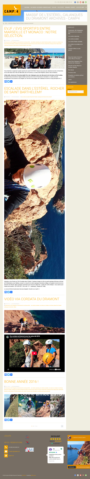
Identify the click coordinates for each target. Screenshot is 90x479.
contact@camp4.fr (14, 451)
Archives (70, 89)
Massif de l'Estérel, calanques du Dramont (15, 43)
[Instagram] (83, 2)
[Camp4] (12, 10)
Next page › (62, 426)
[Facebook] (75, 2)
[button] (64, 455)
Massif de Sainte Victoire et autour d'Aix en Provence (34, 43)
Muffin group (33, 475)
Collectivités (60, 7)
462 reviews (58, 441)
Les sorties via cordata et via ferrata (47, 305)
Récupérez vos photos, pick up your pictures (41, 391)
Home (6, 23)
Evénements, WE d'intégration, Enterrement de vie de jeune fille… (75, 32)
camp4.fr (11, 455)
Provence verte (30, 391)
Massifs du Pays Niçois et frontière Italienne (17, 45)
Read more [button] (55, 461)
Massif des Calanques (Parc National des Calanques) (52, 389)
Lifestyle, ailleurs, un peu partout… (74, 49)
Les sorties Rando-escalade (45, 42)
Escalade (54, 7)
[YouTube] (80, 2)
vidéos (15, 307)
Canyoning (26, 7)
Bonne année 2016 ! (21, 382)
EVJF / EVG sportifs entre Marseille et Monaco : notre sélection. (30, 32)
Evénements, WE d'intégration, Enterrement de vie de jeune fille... (17, 42)
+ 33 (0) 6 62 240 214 (64, 2)
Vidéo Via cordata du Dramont (31, 299)
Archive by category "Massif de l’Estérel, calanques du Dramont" (20, 23)
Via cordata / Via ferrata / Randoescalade (41, 7)
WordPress (24, 475)
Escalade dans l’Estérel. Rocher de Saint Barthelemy (34, 90)
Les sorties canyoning (35, 42)
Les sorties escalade (26, 96)
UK (86, 7)
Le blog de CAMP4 (80, 7)
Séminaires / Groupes (70, 7)
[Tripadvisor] (86, 2)
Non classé (29, 45)
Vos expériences (72, 82)
